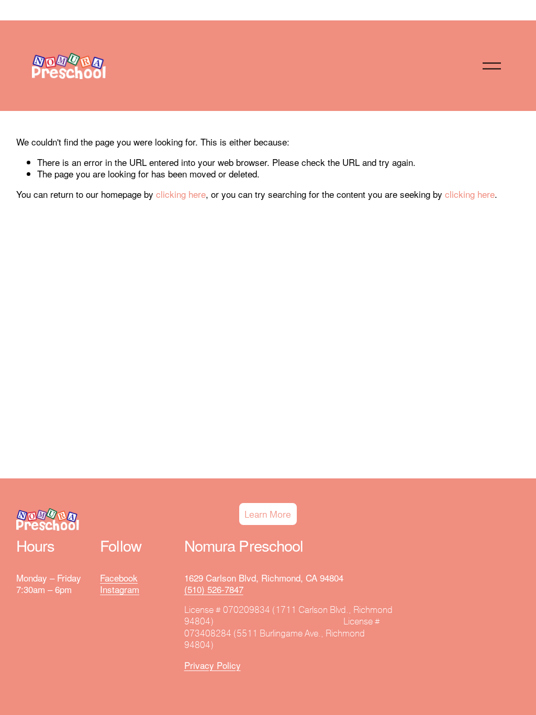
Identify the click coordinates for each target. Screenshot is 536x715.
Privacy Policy (212, 665)
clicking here (181, 193)
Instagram (119, 589)
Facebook (119, 578)
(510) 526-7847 (213, 589)
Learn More (267, 514)
